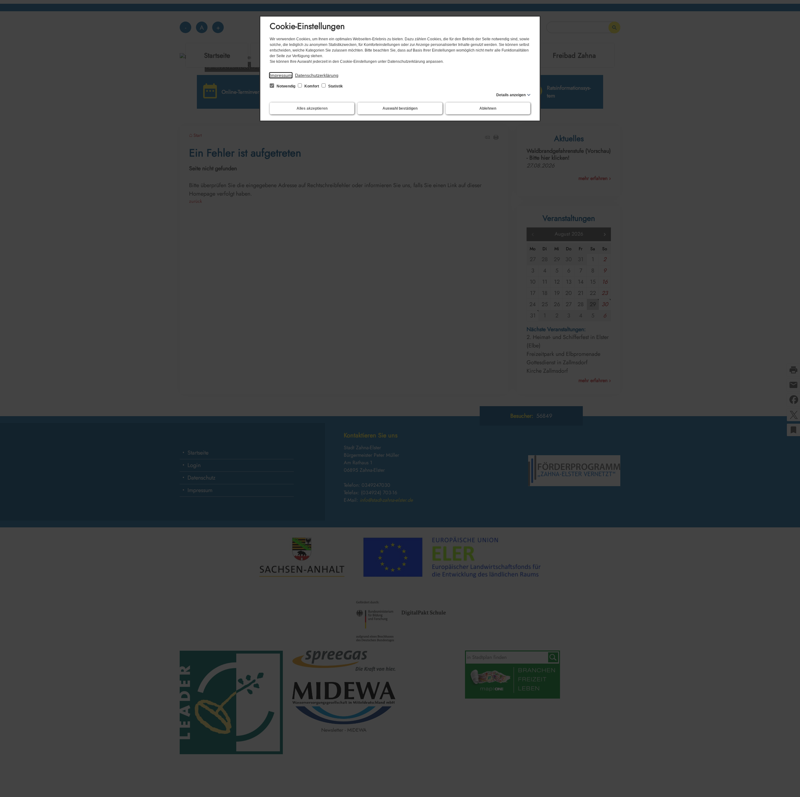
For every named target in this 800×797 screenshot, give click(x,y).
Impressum (281, 75)
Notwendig (286, 86)
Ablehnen (487, 108)
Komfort (311, 86)
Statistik (335, 86)
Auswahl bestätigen (400, 108)
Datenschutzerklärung (316, 75)
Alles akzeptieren (312, 108)
